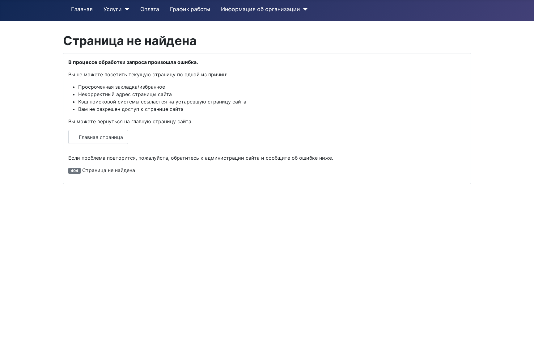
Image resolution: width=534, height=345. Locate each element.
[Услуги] (125, 9)
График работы (190, 9)
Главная (82, 9)
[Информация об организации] (304, 9)
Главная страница (100, 137)
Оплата (149, 9)
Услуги (113, 9)
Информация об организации (260, 9)
